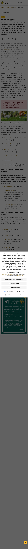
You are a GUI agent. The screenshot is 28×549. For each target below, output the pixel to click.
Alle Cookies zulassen (14, 287)
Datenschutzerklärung (7, 274)
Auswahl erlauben (14, 283)
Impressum (20, 275)
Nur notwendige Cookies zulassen (14, 279)
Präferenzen (20, 291)
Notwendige (9, 291)
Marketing (20, 295)
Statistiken (10, 295)
